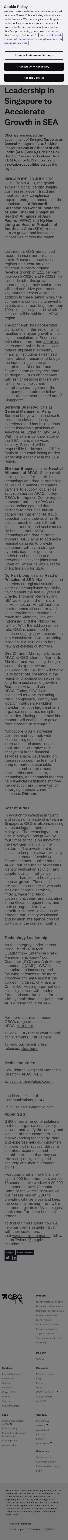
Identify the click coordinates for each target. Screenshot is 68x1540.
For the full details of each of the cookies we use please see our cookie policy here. (33, 38)
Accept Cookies (34, 77)
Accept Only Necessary (34, 66)
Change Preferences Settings (34, 55)
